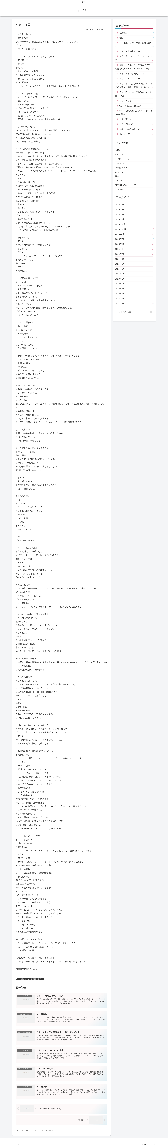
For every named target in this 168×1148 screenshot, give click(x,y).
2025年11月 (134, 224)
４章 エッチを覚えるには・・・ (136, 73)
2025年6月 (134, 234)
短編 (136, 38)
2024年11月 (134, 249)
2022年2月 (134, 293)
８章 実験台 (136, 101)
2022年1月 (134, 298)
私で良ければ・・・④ (125, 185)
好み (117, 176)
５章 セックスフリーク (136, 78)
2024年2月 (134, 274)
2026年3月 (134, 209)
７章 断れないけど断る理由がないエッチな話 (134, 94)
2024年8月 (134, 254)
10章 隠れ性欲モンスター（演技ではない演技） (134, 113)
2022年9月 (134, 283)
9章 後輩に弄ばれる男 (136, 106)
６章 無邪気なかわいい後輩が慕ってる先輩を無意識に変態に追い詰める (134, 85)
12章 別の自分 (136, 124)
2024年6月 (134, 259)
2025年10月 (134, 229)
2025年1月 (134, 244)
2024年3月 (134, 269)
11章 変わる (136, 119)
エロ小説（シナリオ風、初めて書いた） (30, 979)
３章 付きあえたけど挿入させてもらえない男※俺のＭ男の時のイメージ (134, 67)
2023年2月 (134, 279)
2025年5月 (134, 239)
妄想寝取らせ (136, 33)
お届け (118, 150)
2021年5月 (134, 303)
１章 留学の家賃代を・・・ (136, 51)
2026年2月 (134, 214)
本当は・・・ (121, 167)
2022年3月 (134, 288)
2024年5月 (134, 264)
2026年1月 (134, 219)
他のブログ (136, 134)
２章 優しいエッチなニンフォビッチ (134, 58)
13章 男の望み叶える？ (136, 129)
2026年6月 (134, 204)
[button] (151, 312)
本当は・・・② (122, 159)
